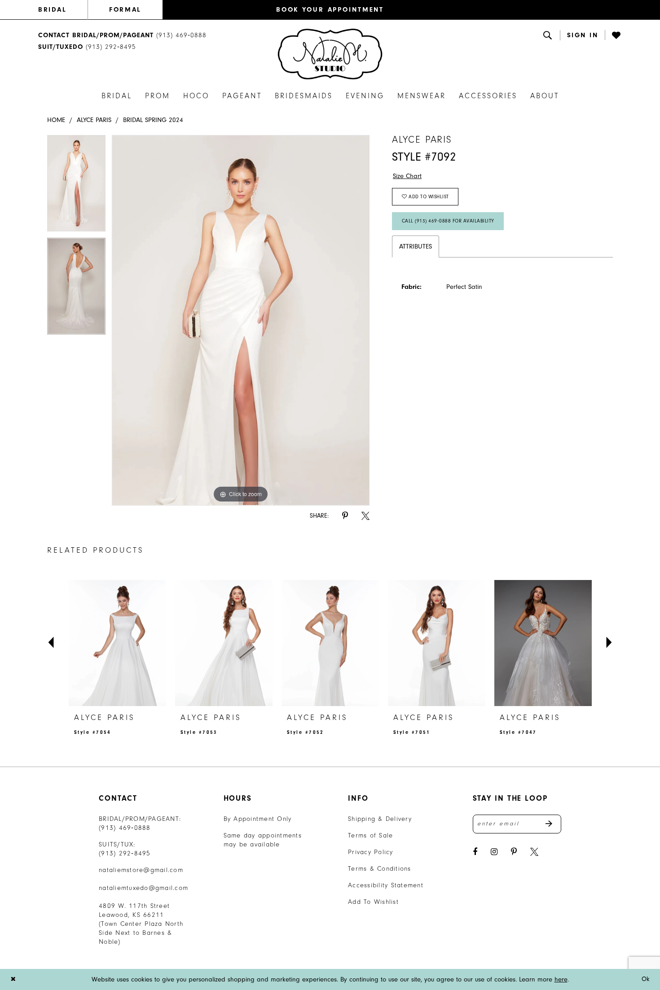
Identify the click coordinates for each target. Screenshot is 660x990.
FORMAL (125, 9)
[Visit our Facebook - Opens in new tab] (475, 852)
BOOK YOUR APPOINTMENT (330, 9)
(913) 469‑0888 (125, 828)
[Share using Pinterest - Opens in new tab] (345, 516)
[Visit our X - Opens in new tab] (534, 852)
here (561, 979)
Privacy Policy (370, 852)
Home (56, 120)
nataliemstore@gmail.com (141, 870)
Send (553, 824)
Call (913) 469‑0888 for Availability (448, 221)
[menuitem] (63, 10)
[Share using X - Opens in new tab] (365, 516)
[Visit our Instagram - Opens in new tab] (494, 852)
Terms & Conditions (379, 868)
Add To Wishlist (373, 902)
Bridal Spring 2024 (153, 120)
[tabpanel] (76, 186)
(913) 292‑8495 (125, 853)
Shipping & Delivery (380, 819)
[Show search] (548, 35)
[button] (582, 35)
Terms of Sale (370, 835)
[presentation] (117, 643)
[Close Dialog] (13, 979)
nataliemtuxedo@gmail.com (143, 888)
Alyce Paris (94, 120)
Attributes (415, 246)
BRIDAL (52, 9)
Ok (646, 979)
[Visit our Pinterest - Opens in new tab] (514, 852)
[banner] (330, 54)
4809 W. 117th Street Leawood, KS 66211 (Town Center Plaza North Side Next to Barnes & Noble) (141, 924)
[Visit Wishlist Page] (617, 35)
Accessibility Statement (385, 885)
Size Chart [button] (407, 176)
